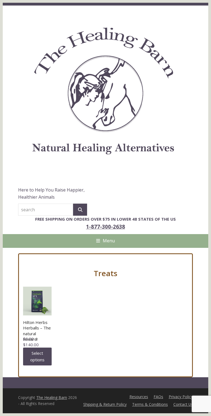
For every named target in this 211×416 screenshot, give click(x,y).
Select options (37, 356)
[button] (105, 241)
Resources (138, 396)
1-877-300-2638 (105, 226)
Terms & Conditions (150, 404)
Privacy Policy (181, 396)
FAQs (158, 396)
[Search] (80, 210)
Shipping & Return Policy (105, 404)
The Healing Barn (51, 397)
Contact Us (183, 404)
